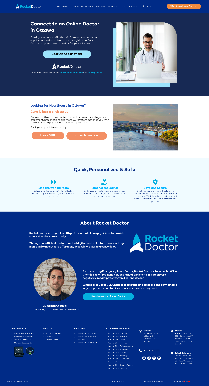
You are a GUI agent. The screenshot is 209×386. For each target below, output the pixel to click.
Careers (111, 6)
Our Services (62, 6)
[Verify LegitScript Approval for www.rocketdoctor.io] (30, 351)
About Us (100, 6)
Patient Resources (82, 6)
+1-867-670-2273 (151, 350)
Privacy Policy (95, 73)
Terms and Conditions (153, 381)
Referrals (145, 6)
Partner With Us (128, 6)
